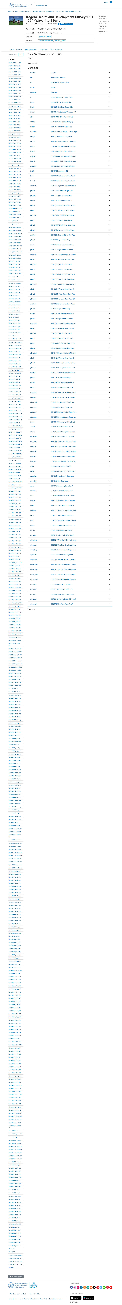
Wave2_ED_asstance (15, 741)
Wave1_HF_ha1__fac (14, 261)
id (30, 82)
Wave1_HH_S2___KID (14, 72)
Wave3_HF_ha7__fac (15, 791)
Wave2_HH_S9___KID (15, 541)
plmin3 (32, 363)
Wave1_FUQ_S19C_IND (15, 478)
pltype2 (33, 264)
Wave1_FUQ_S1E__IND (15, 360)
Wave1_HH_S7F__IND (15, 103)
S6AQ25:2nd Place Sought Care (62, 260)
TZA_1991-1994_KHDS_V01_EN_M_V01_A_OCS (68, 11)
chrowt (32, 594)
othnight (33, 412)
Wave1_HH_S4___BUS (15, 78)
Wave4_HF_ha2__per (15, 1165)
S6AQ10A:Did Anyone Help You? (63, 176)
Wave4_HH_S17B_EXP (15, 1088)
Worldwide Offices (35, 1294)
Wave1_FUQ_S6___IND (15, 376)
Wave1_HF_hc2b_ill (14, 311)
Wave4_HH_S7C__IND (15, 998)
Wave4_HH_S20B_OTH (15, 1116)
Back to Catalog (17, 1276)
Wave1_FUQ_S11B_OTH (15, 416)
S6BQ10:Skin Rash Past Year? (62, 604)
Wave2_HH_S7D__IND (15, 519)
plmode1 (33, 215)
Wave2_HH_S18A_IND (15, 615)
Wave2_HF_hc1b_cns (15, 729)
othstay (33, 407)
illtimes (32, 501)
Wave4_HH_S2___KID (15, 976)
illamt (32, 506)
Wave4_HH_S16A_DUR (15, 1079)
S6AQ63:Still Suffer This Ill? (61, 466)
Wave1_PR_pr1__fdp (14, 320)
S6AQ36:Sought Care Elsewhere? (63, 323)
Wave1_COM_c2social (15, 227)
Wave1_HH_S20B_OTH (15, 211)
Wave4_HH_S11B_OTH (15, 1032)
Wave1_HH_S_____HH (15, 62)
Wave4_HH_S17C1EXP (15, 1091)
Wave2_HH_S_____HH (15, 485)
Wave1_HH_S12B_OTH (15, 143)
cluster (32, 73)
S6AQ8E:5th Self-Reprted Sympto (63, 161)
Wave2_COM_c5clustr (15, 670)
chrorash (33, 604)
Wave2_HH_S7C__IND (15, 516)
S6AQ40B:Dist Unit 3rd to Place (62, 348)
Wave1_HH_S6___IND (14, 84)
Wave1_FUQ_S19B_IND (15, 475)
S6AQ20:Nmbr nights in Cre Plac (63, 235)
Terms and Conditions (31, 1299)
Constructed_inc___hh (15, 1264)
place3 (32, 328)
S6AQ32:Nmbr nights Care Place (63, 304)
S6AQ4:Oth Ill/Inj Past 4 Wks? (62, 117)
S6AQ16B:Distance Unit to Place (62, 210)
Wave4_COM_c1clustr (15, 1122)
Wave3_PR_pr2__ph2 (15, 945)
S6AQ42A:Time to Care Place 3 (62, 358)
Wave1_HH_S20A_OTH (15, 208)
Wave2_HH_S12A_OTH (15, 562)
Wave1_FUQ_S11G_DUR (15, 426)
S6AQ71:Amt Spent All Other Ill (62, 506)
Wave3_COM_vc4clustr (15, 868)
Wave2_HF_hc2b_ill (14, 735)
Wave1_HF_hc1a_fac (14, 301)
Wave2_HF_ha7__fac (15, 704)
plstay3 (32, 368)
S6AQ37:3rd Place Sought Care (62, 328)
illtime (32, 102)
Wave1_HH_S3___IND (14, 75)
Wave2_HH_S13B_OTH (15, 575)
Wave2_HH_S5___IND (15, 503)
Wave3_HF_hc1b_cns (15, 816)
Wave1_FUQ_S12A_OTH (15, 429)
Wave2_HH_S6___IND (15, 506)
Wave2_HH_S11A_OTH (15, 547)
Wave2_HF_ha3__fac (15, 685)
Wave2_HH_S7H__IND (15, 531)
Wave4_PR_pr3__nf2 (14, 1242)
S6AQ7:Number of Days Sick (61, 136)
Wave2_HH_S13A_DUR (15, 572)
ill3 (31, 496)
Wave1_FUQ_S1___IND (15, 351)
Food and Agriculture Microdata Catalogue (25, 11)
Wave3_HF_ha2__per (15, 769)
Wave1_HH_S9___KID (14, 118)
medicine (33, 437)
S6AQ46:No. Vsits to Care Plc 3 (62, 383)
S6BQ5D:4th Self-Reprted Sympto (63, 574)
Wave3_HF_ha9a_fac (15, 797)
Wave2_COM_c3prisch (15, 657)
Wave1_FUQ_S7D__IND (15, 388)
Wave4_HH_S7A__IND (15, 992)
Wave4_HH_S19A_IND (15, 1104)
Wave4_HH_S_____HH (15, 967)
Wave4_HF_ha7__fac (15, 1186)
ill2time (32, 122)
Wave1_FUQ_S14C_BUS (15, 441)
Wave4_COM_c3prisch (15, 1140)
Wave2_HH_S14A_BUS (15, 581)
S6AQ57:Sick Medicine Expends (62, 437)
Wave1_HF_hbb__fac (14, 298)
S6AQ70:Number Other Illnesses (63, 501)
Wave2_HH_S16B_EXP (15, 600)
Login (106, 2)
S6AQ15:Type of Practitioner (61, 200)
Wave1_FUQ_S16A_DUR (15, 447)
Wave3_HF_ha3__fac (15, 772)
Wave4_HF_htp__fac (14, 1221)
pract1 (32, 200)
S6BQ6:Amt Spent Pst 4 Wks (61, 584)
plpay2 (32, 309)
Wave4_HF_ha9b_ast (15, 1196)
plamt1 (32, 250)
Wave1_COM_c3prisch (15, 233)
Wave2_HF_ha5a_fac (15, 692)
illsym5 (32, 161)
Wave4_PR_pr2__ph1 (14, 1233)
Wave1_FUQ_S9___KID (15, 407)
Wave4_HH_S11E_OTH (15, 1038)
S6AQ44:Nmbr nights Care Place (63, 373)
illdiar (32, 515)
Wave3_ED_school (14, 936)
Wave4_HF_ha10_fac (14, 1199)
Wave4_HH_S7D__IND (15, 1001)
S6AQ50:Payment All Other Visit (62, 402)
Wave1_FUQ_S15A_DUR (15, 444)
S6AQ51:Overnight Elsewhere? (62, 407)
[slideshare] (87, 1287)
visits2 (32, 314)
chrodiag (33, 550)
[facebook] (71, 1287)
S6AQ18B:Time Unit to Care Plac (63, 225)
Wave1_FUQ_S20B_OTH (15, 482)
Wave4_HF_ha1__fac (14, 1162)
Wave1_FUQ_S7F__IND (15, 395)
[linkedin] (81, 1287)
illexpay (33, 447)
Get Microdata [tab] (57, 49)
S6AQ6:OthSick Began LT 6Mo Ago (64, 132)
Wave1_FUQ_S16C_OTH (15, 454)
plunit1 (32, 210)
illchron (33, 510)
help (31, 176)
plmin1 (32, 225)
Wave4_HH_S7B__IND (15, 995)
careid (32, 427)
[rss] (84, 1287)
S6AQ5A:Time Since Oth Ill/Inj (62, 122)
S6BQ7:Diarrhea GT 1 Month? (62, 589)
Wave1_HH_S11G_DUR (15, 137)
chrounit (33, 545)
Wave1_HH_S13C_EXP (15, 155)
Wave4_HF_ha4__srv (15, 1171)
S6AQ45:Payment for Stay (60, 378)
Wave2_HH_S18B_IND (15, 618)
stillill (32, 466)
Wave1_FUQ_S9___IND (15, 404)
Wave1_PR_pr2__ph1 (14, 323)
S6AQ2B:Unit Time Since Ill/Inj (62, 107)
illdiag (32, 471)
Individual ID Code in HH (60, 82)
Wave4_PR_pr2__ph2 (15, 1236)
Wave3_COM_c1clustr (15, 831)
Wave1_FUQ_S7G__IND (15, 398)
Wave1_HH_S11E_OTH (15, 134)
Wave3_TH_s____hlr (14, 958)
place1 (32, 191)
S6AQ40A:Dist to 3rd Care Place (63, 343)
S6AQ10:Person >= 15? (59, 171)
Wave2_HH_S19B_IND (15, 624)
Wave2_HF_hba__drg (15, 720)
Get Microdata (66, 24)
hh (31, 78)
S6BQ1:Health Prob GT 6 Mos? (62, 535)
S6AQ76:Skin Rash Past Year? (62, 530)
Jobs (10, 1299)
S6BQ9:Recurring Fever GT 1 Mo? (63, 599)
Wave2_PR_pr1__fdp (14, 748)
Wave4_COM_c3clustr (15, 1137)
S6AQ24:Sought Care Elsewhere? (63, 255)
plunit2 (32, 279)
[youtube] (110, 1287)
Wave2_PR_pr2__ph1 (14, 751)
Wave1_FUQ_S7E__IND (15, 391)
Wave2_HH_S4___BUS (15, 500)
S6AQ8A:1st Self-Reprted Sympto (63, 141)
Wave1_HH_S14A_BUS (15, 159)
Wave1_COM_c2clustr (15, 224)
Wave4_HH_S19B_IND (15, 1107)
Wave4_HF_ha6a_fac (15, 1180)
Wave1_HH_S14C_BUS (15, 165)
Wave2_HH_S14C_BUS (15, 587)
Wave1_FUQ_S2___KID (15, 363)
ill (30, 97)
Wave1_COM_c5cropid (15, 252)
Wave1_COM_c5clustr (15, 249)
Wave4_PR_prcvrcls (14, 1245)
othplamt (33, 402)
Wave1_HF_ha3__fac (14, 267)
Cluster (53, 73)
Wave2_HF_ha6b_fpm (15, 701)
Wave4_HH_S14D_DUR (15, 1073)
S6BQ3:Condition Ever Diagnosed (63, 550)
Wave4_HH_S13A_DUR (15, 1054)
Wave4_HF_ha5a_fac (15, 1174)
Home (10, 11)
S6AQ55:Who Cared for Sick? (62, 427)
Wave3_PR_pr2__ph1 (14, 942)
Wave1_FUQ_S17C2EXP (15, 463)
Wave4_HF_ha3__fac (15, 1168)
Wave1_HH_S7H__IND (15, 109)
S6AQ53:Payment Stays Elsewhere (63, 417)
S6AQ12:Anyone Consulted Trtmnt (63, 186)
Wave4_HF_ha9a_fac (15, 1193)
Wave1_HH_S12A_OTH (15, 140)
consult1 (33, 186)
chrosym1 (33, 560)
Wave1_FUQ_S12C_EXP (15, 432)
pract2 (32, 269)
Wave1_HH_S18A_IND (15, 193)
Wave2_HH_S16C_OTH (15, 603)
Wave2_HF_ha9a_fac (15, 710)
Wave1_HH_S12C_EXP (15, 146)
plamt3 (32, 387)
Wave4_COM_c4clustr (15, 1143)
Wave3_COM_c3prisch (15, 849)
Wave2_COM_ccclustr (15, 676)
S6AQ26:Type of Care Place (61, 264)
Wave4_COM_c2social (15, 1134)
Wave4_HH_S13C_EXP (15, 1060)
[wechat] (104, 1287)
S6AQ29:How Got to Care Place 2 (63, 284)
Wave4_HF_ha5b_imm (15, 1177)
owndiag (33, 481)
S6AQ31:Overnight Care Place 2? (63, 299)
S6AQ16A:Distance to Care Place (63, 205)
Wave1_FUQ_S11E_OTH (15, 422)
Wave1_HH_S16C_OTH (15, 180)
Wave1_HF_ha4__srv (14, 270)
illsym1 (32, 141)
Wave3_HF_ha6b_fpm (15, 788)
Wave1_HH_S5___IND (14, 81)
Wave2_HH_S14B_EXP (15, 584)
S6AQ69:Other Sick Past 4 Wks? (63, 496)
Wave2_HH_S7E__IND (15, 522)
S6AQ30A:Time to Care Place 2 (62, 289)
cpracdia (33, 555)
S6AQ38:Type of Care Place (61, 333)
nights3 (32, 373)
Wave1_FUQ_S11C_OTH (15, 419)
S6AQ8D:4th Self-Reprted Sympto (63, 156)
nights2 (32, 304)
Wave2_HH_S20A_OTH (15, 631)
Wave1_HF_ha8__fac (14, 289)
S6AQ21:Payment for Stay (60, 240)
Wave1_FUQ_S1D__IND (15, 357)
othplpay (33, 417)
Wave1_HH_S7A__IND (15, 87)
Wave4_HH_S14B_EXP (15, 1066)
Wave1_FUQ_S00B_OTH (15, 342)
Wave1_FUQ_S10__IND (15, 410)
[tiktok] (94, 1287)
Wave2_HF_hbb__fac (15, 723)
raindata (11, 1267)
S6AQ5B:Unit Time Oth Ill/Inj (61, 127)
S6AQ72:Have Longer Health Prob (63, 510)
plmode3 (33, 353)
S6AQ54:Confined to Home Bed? (63, 422)
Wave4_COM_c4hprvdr (15, 1149)
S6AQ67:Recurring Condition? (62, 486)
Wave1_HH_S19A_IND (15, 199)
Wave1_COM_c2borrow (15, 221)
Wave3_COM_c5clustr (15, 858)
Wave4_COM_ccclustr (15, 1158)
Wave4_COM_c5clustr (15, 1152)
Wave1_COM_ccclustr (15, 258)
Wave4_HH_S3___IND (15, 979)
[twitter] (101, 1287)
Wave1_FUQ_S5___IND (15, 373)
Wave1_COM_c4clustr (15, 239)
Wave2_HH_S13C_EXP (15, 578)
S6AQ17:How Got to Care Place (62, 215)
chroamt (33, 584)
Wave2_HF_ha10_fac (14, 717)
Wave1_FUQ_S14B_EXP (15, 438)
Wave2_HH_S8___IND (15, 534)
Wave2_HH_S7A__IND (15, 509)
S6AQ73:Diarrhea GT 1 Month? (62, 515)
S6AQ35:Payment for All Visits (62, 319)
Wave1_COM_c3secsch (15, 236)
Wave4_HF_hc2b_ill (14, 1218)
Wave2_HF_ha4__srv (15, 689)
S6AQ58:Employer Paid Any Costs (63, 442)
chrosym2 (34, 565)
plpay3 (32, 378)
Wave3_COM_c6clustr (15, 861)
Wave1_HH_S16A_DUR (15, 174)
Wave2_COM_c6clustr (15, 673)
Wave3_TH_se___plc (14, 964)
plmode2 (33, 284)
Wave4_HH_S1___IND (14, 973)
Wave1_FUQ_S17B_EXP (15, 457)
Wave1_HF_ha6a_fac (15, 280)
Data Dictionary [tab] (30, 49)
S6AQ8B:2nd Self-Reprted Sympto (63, 146)
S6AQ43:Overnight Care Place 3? (63, 368)
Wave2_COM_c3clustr (15, 654)
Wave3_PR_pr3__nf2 (14, 951)
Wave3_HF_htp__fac (14, 825)
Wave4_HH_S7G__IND (15, 1010)
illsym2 (32, 146)
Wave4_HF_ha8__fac (15, 1190)
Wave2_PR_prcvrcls (14, 763)
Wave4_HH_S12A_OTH (15, 1045)
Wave (53, 87)
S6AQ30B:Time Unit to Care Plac (63, 294)
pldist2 (32, 274)
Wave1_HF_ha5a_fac (15, 273)
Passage (54, 92)
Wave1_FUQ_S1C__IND (15, 354)
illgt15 (32, 171)
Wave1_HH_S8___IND (14, 112)
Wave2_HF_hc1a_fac (15, 726)
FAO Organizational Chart (18, 1294)
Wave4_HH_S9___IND (15, 1020)
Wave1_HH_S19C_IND (15, 205)
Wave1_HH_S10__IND (14, 121)
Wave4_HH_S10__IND (15, 1026)
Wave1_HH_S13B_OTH (15, 152)
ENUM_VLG (12, 1252)
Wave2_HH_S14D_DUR (15, 590)
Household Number (58, 78)
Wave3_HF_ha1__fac (14, 766)
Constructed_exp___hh (15, 1261)
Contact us (18, 1299)
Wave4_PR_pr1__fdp (14, 1230)
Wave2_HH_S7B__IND (15, 513)
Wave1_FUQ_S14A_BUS (15, 435)
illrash (32, 530)
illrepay (33, 456)
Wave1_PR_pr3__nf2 (14, 332)
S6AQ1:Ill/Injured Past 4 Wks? (62, 97)
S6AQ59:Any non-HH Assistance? (63, 447)
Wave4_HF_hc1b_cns (15, 1211)
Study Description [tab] (16, 49)
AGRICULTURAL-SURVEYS (46, 11)
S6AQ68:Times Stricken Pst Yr (62, 491)
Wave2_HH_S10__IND (15, 544)
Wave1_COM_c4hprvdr (15, 245)
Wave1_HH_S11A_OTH (15, 124)
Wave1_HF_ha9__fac (14, 292)
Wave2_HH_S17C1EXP (15, 609)
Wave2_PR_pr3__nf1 (14, 757)
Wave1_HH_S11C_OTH (15, 131)
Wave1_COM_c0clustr (15, 214)
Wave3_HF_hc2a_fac (15, 819)
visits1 (32, 245)
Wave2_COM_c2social (15, 651)
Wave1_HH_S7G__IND (15, 106)
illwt (31, 520)
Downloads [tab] (43, 49)
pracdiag (33, 476)
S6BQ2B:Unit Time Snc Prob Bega (63, 545)
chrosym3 (34, 570)
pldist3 (32, 343)
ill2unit (32, 127)
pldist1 (32, 205)
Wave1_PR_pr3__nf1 (14, 329)
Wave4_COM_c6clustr (15, 1155)
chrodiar (33, 589)
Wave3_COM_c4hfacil (15, 852)
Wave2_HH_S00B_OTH (15, 488)
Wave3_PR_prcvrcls (14, 955)
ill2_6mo (33, 132)
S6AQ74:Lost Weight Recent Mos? (63, 520)
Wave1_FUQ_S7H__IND (15, 401)
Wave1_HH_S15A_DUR (15, 171)
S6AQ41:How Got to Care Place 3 (63, 353)
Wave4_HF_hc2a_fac (15, 1214)
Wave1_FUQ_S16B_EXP (15, 450)
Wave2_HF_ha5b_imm (15, 695)
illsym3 (32, 151)
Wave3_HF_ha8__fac (15, 794)
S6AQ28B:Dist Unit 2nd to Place (62, 279)
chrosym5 (34, 579)
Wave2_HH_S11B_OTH (15, 550)
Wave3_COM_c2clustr (15, 840)
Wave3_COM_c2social (15, 843)
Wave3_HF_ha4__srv (15, 775)
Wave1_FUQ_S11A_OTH (15, 413)
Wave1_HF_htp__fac (14, 314)
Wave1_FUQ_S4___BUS (15, 370)
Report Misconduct (55, 1299)
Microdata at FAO (41, 5)
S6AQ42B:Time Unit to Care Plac (63, 363)
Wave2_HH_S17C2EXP (15, 612)
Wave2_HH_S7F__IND (15, 525)
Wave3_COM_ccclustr (15, 865)
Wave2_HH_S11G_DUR (15, 559)
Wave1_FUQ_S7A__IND (15, 379)
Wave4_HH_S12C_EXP (15, 1051)
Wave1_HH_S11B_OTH (15, 127)
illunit (32, 107)
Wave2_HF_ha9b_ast (15, 713)
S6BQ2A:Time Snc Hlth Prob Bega (63, 540)
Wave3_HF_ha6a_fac (15, 785)
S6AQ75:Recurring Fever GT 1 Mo (63, 525)
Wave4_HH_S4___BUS (15, 982)
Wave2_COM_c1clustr (15, 640)
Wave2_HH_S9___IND (15, 537)
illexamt (33, 451)
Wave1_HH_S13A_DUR (15, 149)
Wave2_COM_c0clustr (15, 637)
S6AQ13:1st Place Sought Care (62, 191)
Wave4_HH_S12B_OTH (15, 1048)
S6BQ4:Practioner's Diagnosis (62, 555)
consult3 (33, 323)
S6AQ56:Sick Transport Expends (63, 432)
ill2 (31, 117)
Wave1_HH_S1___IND (14, 68)
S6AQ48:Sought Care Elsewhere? (63, 392)
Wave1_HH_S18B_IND (15, 196)
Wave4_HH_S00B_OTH (15, 970)
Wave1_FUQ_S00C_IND (15, 345)
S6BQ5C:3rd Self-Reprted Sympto (63, 570)
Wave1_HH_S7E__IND (15, 100)
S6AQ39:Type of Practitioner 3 (62, 338)
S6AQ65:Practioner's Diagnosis (62, 476)
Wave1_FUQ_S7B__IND (15, 382)
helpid (32, 181)
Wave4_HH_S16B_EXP (15, 1082)
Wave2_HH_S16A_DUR (15, 596)
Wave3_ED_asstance (15, 933)
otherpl (33, 397)
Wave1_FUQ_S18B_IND (15, 469)
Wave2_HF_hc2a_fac (15, 732)
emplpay (33, 442)
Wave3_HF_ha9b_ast (15, 800)
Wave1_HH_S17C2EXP (15, 190)
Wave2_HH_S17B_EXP (15, 606)
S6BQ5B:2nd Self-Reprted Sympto (63, 565)
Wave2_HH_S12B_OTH (15, 565)
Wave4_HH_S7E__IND (15, 1004)
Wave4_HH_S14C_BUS (15, 1070)
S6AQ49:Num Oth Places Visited (63, 397)
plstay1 (32, 230)
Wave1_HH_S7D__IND (15, 96)
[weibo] (107, 1287)
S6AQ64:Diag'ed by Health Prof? (63, 471)
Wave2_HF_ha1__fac (14, 679)
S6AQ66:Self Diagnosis (59, 481)
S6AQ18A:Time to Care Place (61, 220)
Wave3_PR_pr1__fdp (14, 939)
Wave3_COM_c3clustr (15, 846)
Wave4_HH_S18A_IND (15, 1097)
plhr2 (32, 289)
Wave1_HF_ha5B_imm (15, 277)
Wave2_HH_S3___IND (15, 497)
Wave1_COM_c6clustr (15, 255)
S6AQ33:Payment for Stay (60, 309)
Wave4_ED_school (14, 1227)
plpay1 (32, 240)
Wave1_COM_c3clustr (15, 230)
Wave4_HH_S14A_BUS (15, 1063)
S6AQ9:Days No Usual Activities (62, 166)
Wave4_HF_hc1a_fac (15, 1208)
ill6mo (32, 112)
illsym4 (32, 156)
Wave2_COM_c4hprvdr (15, 667)
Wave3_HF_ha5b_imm (15, 782)
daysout (33, 166)
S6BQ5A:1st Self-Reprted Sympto (63, 560)
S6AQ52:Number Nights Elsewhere (63, 412)
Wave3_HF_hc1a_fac (15, 813)
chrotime (33, 540)
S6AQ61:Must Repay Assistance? (63, 456)
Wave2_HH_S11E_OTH (15, 556)
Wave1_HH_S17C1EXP (15, 186)
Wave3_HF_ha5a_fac (15, 779)
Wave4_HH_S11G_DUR (15, 1042)
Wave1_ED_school (14, 317)
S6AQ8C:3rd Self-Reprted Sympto (63, 151)
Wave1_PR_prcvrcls (14, 336)
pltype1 (32, 196)
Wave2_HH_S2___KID (15, 494)
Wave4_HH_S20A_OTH (15, 1113)
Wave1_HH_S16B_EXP (15, 177)
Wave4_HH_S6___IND (15, 989)
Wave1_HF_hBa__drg (14, 295)
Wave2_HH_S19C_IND (15, 627)
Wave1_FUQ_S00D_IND (15, 348)
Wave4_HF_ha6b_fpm (15, 1183)
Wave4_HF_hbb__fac (15, 1205)
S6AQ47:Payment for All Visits (62, 387)
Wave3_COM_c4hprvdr (15, 855)
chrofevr (33, 599)
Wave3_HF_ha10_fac (14, 803)
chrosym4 (34, 574)
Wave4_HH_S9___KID (15, 1023)
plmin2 (32, 294)
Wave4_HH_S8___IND (15, 1017)
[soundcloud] (91, 1287)
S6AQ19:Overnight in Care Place (62, 230)
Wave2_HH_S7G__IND (15, 528)
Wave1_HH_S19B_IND (15, 202)
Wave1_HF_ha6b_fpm (15, 283)
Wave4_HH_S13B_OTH (15, 1057)
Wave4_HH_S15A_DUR (15, 1076)
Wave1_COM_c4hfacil (15, 242)
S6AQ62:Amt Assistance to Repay (63, 461)
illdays (32, 136)
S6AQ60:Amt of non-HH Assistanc (63, 451)
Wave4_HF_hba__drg (15, 1202)
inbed (32, 422)
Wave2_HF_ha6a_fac (15, 698)
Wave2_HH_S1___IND (14, 491)
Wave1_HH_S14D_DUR (15, 168)
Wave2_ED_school (14, 744)
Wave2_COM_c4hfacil (15, 664)
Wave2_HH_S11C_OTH (15, 553)
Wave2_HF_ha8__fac (15, 707)
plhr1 (32, 220)
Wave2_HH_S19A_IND (15, 621)
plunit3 (32, 348)
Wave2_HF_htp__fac (14, 738)
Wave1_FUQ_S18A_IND (15, 466)
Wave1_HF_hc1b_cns (15, 305)
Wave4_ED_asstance (15, 1224)
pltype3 (33, 333)
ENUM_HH (11, 1249)
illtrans (32, 432)
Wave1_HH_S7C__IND (15, 93)
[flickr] (74, 1287)
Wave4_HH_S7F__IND (15, 1007)
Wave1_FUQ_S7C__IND (15, 385)
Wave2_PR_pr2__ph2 (15, 754)
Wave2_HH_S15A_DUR (15, 593)
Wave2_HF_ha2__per (15, 682)
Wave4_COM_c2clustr (15, 1131)
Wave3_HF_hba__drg (15, 807)
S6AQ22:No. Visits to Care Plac (62, 245)
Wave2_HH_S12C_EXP (15, 568)
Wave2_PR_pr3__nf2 (14, 760)
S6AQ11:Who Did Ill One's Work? (63, 181)
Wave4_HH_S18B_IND (15, 1101)
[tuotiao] (97, 1287)
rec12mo (33, 491)
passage (33, 92)
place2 (32, 260)
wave (32, 87)
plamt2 (32, 319)
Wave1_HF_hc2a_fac (15, 308)
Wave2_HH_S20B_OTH (15, 634)
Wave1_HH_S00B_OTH (15, 65)
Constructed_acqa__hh (15, 1255)
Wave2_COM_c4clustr (15, 661)
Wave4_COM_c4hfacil (15, 1146)
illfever (32, 525)
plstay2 (32, 299)
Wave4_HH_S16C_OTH (15, 1085)
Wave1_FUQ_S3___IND (15, 367)
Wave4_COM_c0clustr (15, 1119)
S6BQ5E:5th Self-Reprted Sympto (63, 579)
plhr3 (32, 358)
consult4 (33, 392)
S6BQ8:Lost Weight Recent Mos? (63, 594)
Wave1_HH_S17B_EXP (15, 183)
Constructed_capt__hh (15, 1258)
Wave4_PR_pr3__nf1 (14, 1239)
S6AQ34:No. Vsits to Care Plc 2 (62, 314)
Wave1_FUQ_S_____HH (15, 339)
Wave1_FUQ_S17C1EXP (15, 460)
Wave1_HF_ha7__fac (14, 286)
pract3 (32, 338)
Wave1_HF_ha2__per (14, 264)
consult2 (33, 255)
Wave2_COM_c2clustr (15, 648)
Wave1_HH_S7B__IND (15, 90)
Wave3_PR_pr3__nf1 (14, 948)
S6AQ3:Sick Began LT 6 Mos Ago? (63, 112)
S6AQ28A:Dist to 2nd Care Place (63, 274)
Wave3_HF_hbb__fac (15, 810)
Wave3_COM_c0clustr (15, 828)
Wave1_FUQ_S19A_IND (15, 472)
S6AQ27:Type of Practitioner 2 (62, 269)
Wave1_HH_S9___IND (14, 115)
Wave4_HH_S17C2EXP (15, 1094)
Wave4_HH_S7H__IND (15, 1014)
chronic (33, 535)
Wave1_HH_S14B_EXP (15, 162)
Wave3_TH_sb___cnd (15, 961)
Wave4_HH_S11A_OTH (15, 1029)
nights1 (32, 235)
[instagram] (78, 1287)
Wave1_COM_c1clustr (15, 217)
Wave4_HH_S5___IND (15, 986)
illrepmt (33, 461)
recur (32, 486)
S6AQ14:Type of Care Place (61, 196)
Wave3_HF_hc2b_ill (14, 822)
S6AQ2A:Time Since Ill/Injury (61, 102)
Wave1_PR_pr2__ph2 (14, 326)
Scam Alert (43, 1299)
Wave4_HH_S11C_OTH (15, 1035)
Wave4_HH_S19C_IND (15, 1110)
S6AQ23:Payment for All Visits (62, 250)
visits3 (32, 383)
